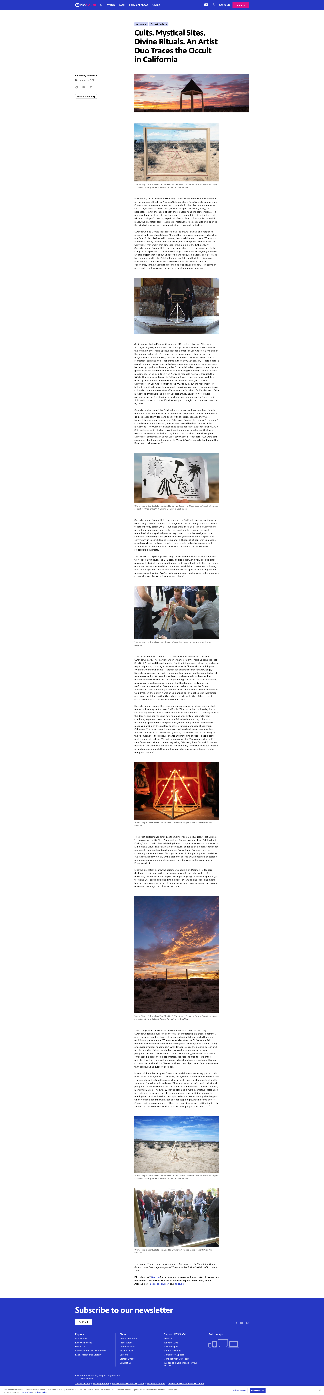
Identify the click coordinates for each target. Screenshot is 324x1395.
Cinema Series (127, 1346)
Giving (156, 4)
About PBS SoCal (129, 1338)
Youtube (179, 1283)
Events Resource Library (88, 1354)
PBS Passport (171, 1346)
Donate (241, 5)
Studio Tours (126, 1350)
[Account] (213, 5)
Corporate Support (174, 1354)
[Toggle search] (101, 5)
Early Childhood (138, 4)
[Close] (320, 1390)
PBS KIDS (80, 1346)
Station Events (128, 1359)
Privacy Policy (101, 1383)
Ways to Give (171, 1342)
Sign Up (83, 1321)
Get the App (215, 1334)
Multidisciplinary (86, 96)
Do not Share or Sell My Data (128, 1383)
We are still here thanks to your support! (180, 1364)
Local (122, 4)
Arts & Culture (159, 24)
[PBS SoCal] (85, 5)
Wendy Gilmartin (87, 75)
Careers (124, 1354)
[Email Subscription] (206, 5)
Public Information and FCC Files (186, 1383)
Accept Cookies (257, 1390)
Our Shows (81, 1338)
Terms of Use (82, 1383)
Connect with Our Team (176, 1359)
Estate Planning (172, 1350)
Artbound (141, 24)
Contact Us (125, 1363)
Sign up (155, 1277)
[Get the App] (227, 1343)
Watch (111, 4)
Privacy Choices (156, 1383)
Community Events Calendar (90, 1350)
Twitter (165, 1283)
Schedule (224, 4)
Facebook (154, 1283)
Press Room (126, 1342)
